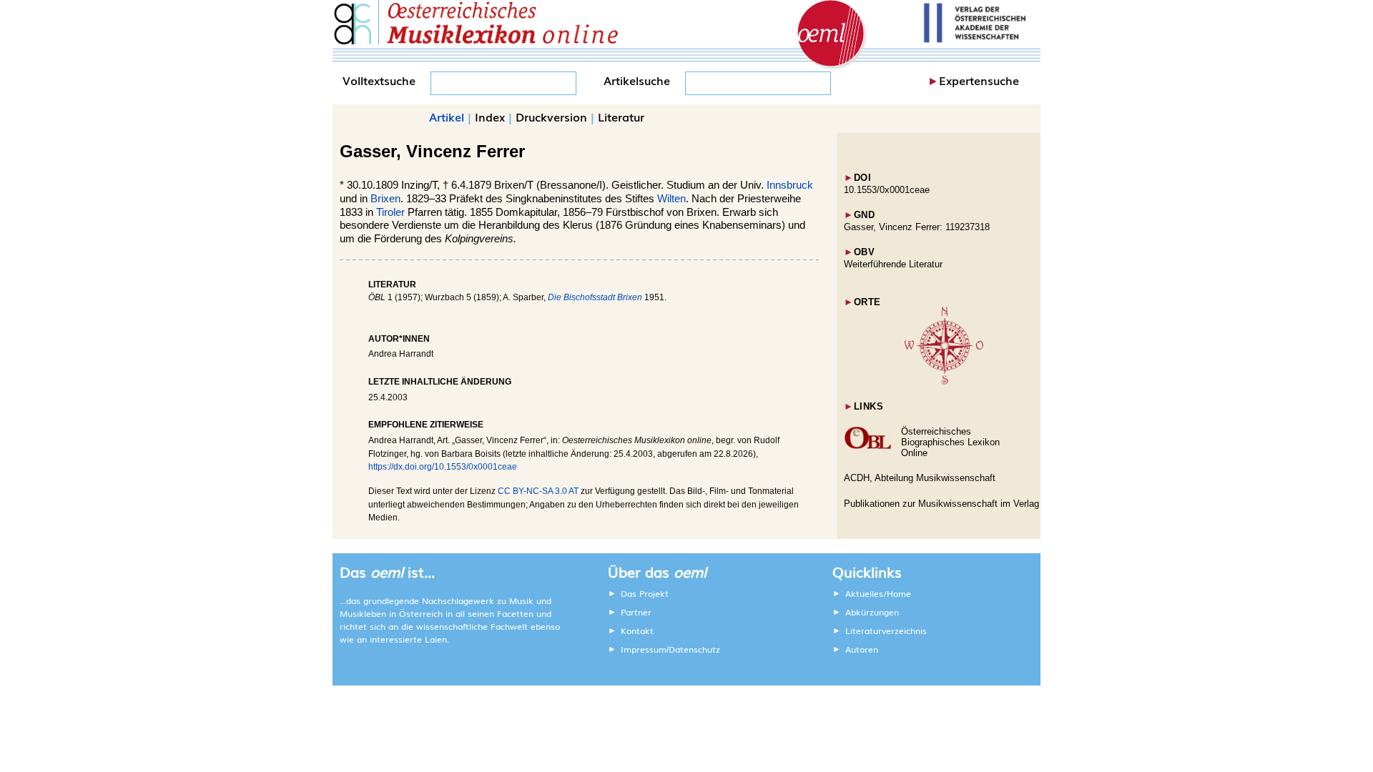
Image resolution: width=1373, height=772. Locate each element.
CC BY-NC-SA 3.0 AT (538, 491)
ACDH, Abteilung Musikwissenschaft (919, 477)
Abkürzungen (872, 611)
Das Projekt (645, 593)
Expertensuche (979, 80)
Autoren (861, 649)
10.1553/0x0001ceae (887, 189)
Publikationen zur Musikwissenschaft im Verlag (941, 503)
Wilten (671, 198)
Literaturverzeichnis (886, 630)
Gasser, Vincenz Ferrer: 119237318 (917, 227)
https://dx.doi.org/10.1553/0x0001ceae (442, 467)
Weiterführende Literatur (893, 264)
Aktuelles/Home (878, 593)
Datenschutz (694, 649)
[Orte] (944, 381)
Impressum (643, 649)
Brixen (385, 198)
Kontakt (637, 630)
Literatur (621, 116)
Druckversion (551, 116)
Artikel (446, 116)
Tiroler (390, 212)
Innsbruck (790, 185)
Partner (636, 611)
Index (490, 116)
